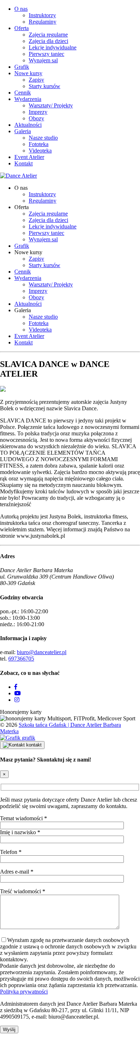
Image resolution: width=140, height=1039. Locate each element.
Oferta (21, 28)
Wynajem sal (43, 60)
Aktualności (28, 125)
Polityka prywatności (24, 992)
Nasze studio (43, 138)
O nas (21, 9)
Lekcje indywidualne (52, 47)
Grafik (21, 67)
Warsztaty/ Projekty (51, 105)
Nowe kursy (28, 73)
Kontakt (23, 163)
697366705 (21, 659)
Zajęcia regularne (48, 35)
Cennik (22, 93)
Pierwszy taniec (46, 54)
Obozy (36, 118)
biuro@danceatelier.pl (41, 652)
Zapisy (36, 80)
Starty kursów (44, 86)
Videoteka (40, 151)
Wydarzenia (27, 99)
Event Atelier (29, 157)
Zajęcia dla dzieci (48, 41)
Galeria (22, 131)
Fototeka (38, 144)
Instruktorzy (42, 15)
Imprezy (38, 112)
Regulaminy (42, 22)
